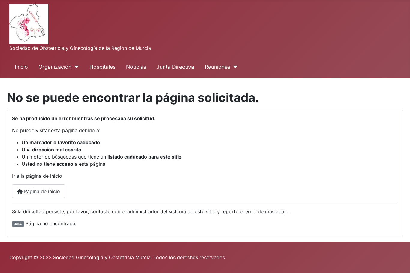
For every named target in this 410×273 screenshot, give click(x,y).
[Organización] (75, 67)
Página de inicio (41, 191)
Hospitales (102, 67)
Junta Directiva (175, 67)
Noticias (136, 67)
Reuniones (217, 67)
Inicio (21, 67)
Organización (54, 67)
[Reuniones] (234, 67)
